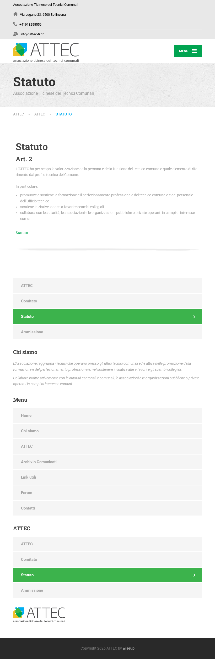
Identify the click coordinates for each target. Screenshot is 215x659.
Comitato (29, 301)
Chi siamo (30, 431)
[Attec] (46, 51)
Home (26, 415)
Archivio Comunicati (39, 461)
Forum (26, 492)
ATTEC (27, 285)
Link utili (28, 477)
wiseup (129, 648)
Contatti (28, 508)
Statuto (22, 233)
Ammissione (32, 332)
